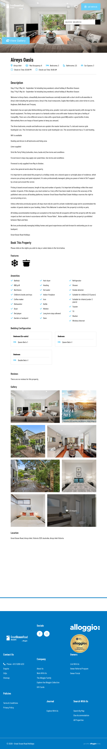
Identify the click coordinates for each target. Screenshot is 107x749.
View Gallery (17, 40)
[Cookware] (26, 263)
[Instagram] (47, 634)
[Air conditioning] (15, 263)
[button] (68, 7)
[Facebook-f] (40, 634)
